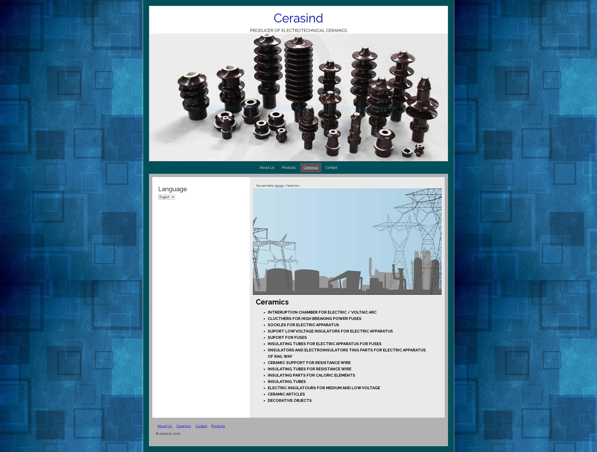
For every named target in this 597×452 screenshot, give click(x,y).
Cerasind (298, 18)
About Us (267, 167)
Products (289, 167)
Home (279, 185)
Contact (331, 167)
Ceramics (310, 167)
